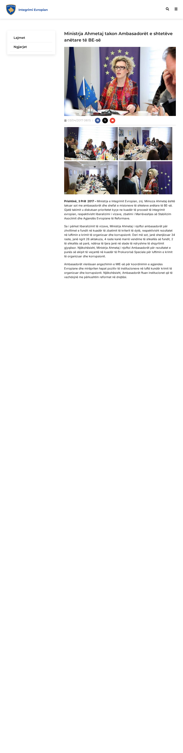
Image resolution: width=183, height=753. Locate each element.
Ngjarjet (20, 47)
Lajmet (19, 38)
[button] (98, 120)
